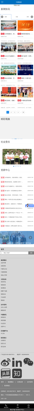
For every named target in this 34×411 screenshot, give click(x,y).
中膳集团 (19, 2)
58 (23, 112)
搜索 (31, 253)
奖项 (17, 16)
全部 (6, 16)
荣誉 (28, 16)
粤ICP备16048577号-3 (17, 410)
